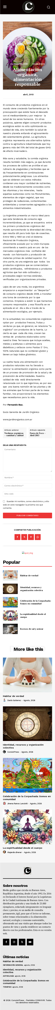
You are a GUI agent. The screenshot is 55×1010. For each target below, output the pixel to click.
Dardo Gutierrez (14, 700)
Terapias (7, 987)
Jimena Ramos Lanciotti (17, 803)
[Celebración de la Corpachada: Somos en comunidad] (10, 602)
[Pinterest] (31, 537)
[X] (24, 537)
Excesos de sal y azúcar (31, 628)
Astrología (8, 976)
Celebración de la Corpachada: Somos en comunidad (35, 602)
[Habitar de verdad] (10, 575)
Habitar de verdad (29, 575)
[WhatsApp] (38, 537)
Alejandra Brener (14, 852)
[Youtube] (30, 942)
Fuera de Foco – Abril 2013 (38, 434)
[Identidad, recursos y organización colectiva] (10, 589)
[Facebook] (17, 537)
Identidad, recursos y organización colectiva (31, 589)
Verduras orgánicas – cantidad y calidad (13, 434)
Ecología (39, 64)
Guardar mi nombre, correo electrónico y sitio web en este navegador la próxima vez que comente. (26, 504)
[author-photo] (5, 700)
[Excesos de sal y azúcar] (10, 629)
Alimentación (19, 64)
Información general (13, 965)
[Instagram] (14, 942)
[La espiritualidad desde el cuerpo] (10, 615)
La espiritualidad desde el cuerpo (22, 847)
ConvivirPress (13, 752)
